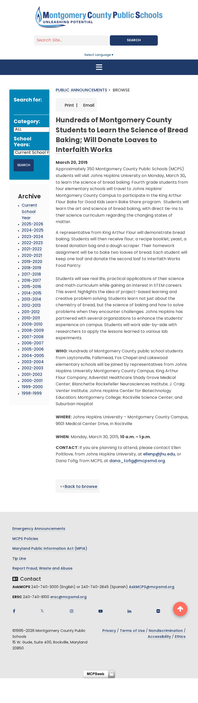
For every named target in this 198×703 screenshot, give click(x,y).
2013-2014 (31, 300)
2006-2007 (33, 343)
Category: (27, 122)
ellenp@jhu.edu (159, 454)
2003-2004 (33, 362)
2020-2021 (32, 256)
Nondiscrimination (166, 631)
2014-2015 (32, 293)
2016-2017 (31, 281)
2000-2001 (32, 381)
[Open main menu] (99, 67)
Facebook (14, 611)
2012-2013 (31, 306)
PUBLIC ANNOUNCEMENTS (81, 90)
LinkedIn (129, 611)
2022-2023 (32, 243)
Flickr (158, 611)
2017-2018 (31, 275)
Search (134, 40)
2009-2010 (32, 325)
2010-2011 (31, 318)
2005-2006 (33, 350)
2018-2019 (31, 268)
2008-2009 (33, 331)
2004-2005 (33, 356)
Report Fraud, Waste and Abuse (42, 569)
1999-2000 (32, 387)
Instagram (71, 611)
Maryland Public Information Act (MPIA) (49, 549)
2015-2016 (31, 287)
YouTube (100, 611)
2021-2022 (32, 249)
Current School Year (29, 212)
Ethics (180, 637)
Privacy (109, 631)
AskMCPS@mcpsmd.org (151, 587)
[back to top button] (180, 609)
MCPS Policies (25, 539)
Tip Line (19, 559)
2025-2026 (32, 224)
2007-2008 (33, 337)
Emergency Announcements (38, 529)
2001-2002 (32, 375)
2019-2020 (32, 262)
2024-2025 (33, 231)
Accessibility (159, 637)
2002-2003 (32, 368)
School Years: (22, 142)
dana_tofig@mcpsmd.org (137, 461)
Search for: (28, 100)
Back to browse (81, 487)
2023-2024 (32, 237)
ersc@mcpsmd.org (68, 597)
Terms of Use (132, 631)
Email (88, 106)
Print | (71, 106)
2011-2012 (31, 312)
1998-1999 (32, 394)
